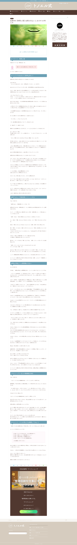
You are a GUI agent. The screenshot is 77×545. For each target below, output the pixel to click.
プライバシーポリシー (35, 535)
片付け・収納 (42, 11)
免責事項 (32, 538)
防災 (12, 13)
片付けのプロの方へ (15, 11)
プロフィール (24, 11)
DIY (64, 11)
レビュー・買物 (57, 11)
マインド (12, 18)
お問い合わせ (33, 11)
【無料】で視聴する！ (28, 511)
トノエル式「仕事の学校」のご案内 (37, 527)
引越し (49, 11)
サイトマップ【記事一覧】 (35, 532)
